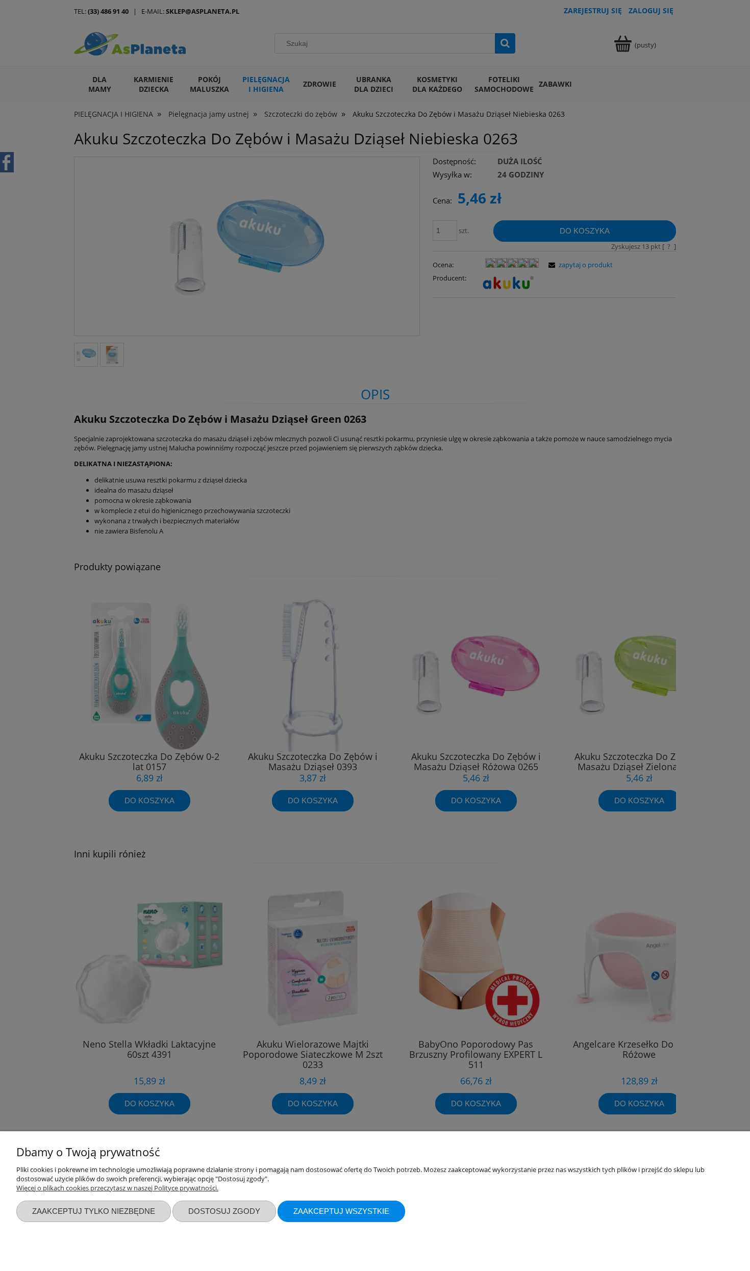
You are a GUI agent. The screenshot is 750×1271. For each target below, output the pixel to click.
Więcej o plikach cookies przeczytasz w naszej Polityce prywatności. (117, 1187)
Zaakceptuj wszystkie (341, 1211)
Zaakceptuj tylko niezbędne (93, 1211)
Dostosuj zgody (224, 1211)
